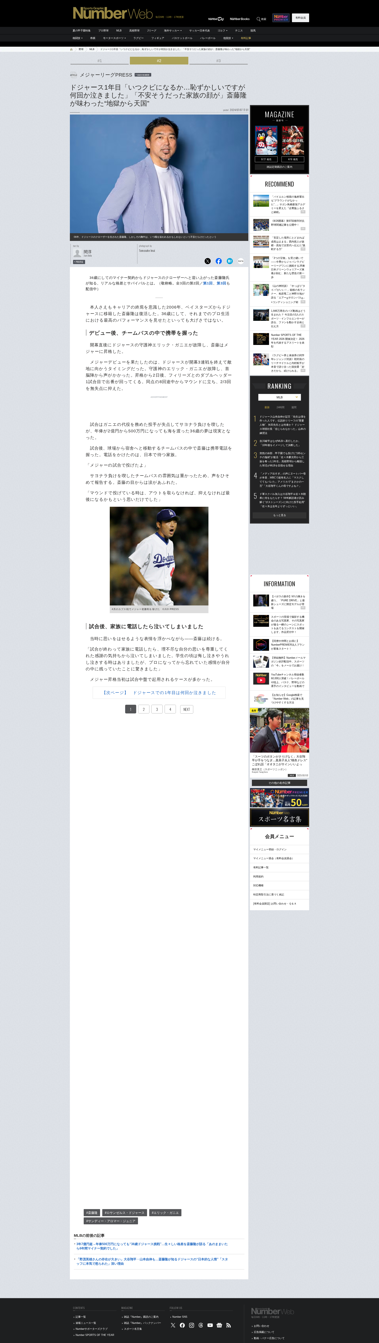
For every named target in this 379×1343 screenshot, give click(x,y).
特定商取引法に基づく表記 (268, 894)
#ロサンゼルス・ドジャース (124, 1212)
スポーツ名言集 (133, 1328)
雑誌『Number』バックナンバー (142, 1322)
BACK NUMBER (143, 74)
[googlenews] (219, 1326)
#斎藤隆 (92, 1212)
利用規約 (258, 876)
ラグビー (138, 38)
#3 (218, 61)
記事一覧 (81, 1316)
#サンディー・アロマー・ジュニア (110, 1221)
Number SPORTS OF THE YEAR (95, 1335)
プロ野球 (103, 30)
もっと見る (279, 515)
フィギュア (157, 38)
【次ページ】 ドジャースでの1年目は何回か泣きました (159, 692)
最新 (267, 407)
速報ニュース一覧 (86, 1322)
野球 (81, 49)
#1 (100, 61)
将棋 (92, 38)
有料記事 (246, 38)
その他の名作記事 (279, 782)
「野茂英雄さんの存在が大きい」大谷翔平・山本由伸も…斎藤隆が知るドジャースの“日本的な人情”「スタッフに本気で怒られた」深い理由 (152, 1261)
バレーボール (208, 38)
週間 (293, 407)
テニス (239, 30)
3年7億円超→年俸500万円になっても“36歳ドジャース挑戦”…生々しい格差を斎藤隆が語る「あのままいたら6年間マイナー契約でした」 (152, 1246)
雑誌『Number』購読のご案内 (141, 1316)
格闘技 (76, 38)
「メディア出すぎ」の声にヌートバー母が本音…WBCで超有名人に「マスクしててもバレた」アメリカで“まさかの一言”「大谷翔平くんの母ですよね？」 (283, 479)
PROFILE (79, 261)
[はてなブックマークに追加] (230, 262)
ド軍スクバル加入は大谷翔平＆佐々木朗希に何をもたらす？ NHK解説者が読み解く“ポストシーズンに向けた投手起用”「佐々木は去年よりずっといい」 (283, 500)
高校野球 (134, 30)
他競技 (227, 38)
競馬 (253, 30)
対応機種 (258, 885)
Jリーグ (151, 30)
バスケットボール (182, 38)
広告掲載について (264, 1332)
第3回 (221, 283)
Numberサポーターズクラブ (92, 1328)
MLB (119, 30)
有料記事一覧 (261, 867)
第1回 (208, 283)
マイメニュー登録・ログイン (270, 849)
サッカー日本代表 (199, 30)
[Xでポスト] (208, 262)
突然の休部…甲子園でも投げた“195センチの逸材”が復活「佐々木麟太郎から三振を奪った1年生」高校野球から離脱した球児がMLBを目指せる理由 (283, 459)
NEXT (186, 709)
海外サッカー (171, 30)
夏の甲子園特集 (82, 30)
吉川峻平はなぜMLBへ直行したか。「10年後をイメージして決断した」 (280, 443)
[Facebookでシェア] (219, 262)
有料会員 (301, 17)
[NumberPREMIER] (281, 17)
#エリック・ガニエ (165, 1212)
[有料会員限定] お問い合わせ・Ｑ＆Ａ (274, 903)
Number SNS (179, 1316)
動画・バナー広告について (269, 1338)
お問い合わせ (261, 1325)
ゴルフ (221, 30)
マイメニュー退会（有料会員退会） (273, 858)
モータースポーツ (113, 38)
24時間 (280, 407)
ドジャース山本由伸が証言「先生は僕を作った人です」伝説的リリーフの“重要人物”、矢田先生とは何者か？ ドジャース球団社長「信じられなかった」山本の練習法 (283, 425)
